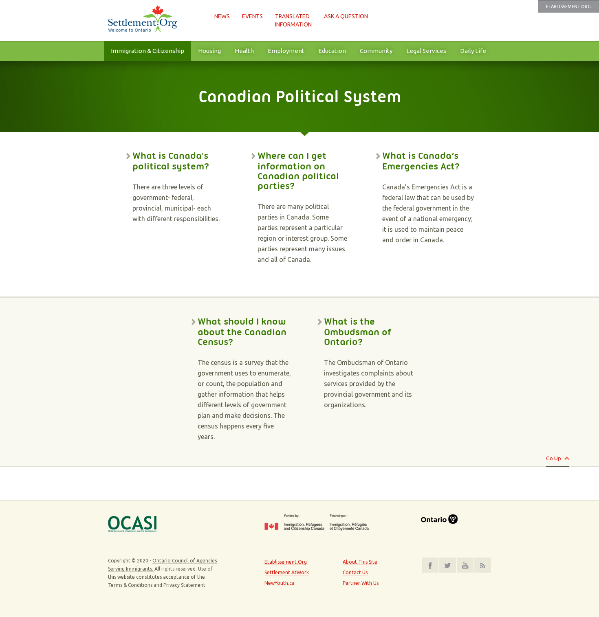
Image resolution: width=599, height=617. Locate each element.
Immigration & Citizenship (147, 50)
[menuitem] (147, 51)
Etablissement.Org (568, 6)
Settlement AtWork (286, 572)
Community (376, 50)
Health (244, 50)
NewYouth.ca (279, 583)
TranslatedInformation (293, 20)
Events (252, 16)
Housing (209, 50)
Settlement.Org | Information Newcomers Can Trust (153, 20)
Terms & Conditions (130, 585)
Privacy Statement (184, 585)
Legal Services (426, 50)
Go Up (553, 458)
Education (332, 50)
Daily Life (473, 50)
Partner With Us (361, 583)
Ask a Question (346, 16)
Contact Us (355, 572)
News (222, 16)
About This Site (360, 561)
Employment (286, 50)
